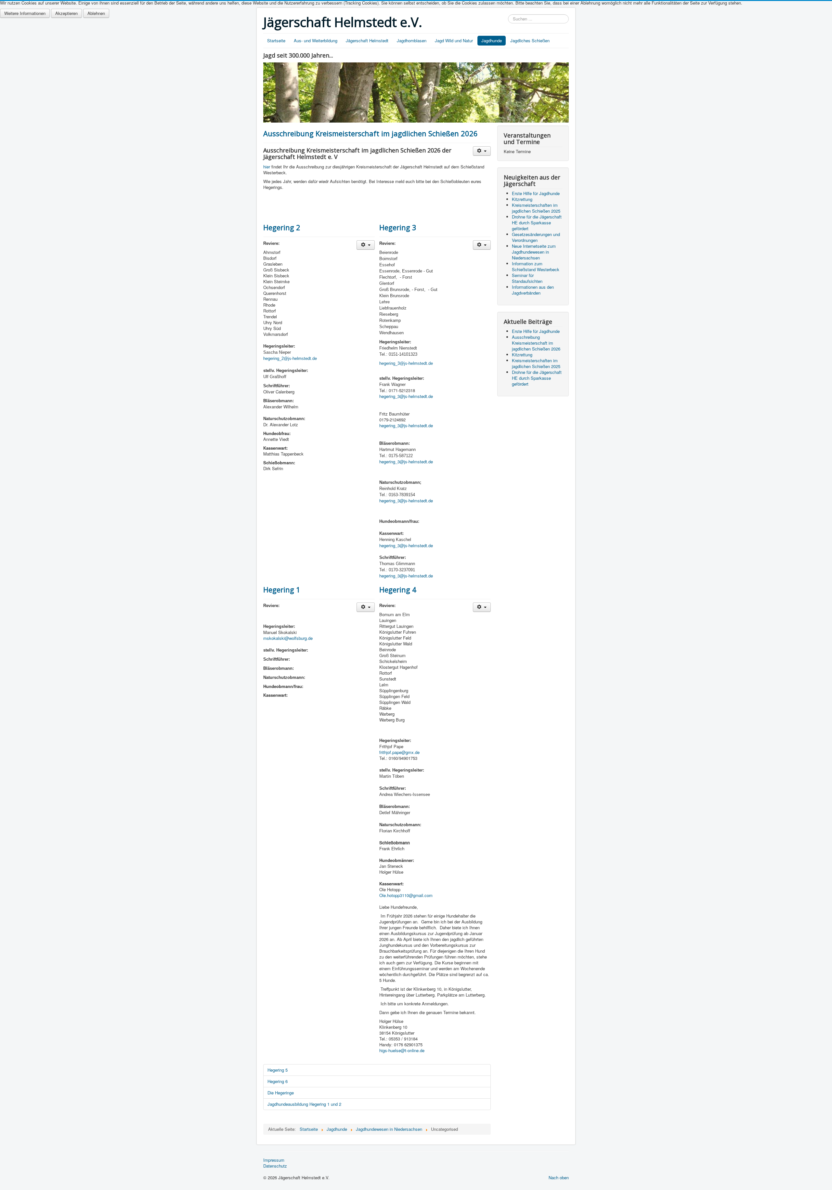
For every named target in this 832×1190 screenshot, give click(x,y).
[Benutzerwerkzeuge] (482, 151)
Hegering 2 (281, 227)
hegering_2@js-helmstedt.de (290, 358)
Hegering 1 (281, 589)
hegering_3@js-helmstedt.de (406, 396)
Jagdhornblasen (411, 40)
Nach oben (559, 1177)
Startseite (276, 40)
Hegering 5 (277, 1070)
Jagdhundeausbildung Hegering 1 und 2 (304, 1104)
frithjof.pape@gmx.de (399, 752)
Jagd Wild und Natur (454, 40)
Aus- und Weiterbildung (315, 40)
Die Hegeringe (280, 1093)
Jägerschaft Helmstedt (367, 40)
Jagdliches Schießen (530, 40)
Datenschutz (275, 1166)
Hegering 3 (397, 227)
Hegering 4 (397, 589)
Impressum (273, 1160)
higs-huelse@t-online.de (401, 1050)
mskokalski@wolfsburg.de (288, 638)
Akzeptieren (66, 13)
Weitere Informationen (25, 13)
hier (266, 167)
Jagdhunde (491, 40)
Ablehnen (96, 13)
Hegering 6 (277, 1081)
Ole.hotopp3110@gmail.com (406, 895)
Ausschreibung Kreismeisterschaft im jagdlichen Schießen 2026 (370, 133)
